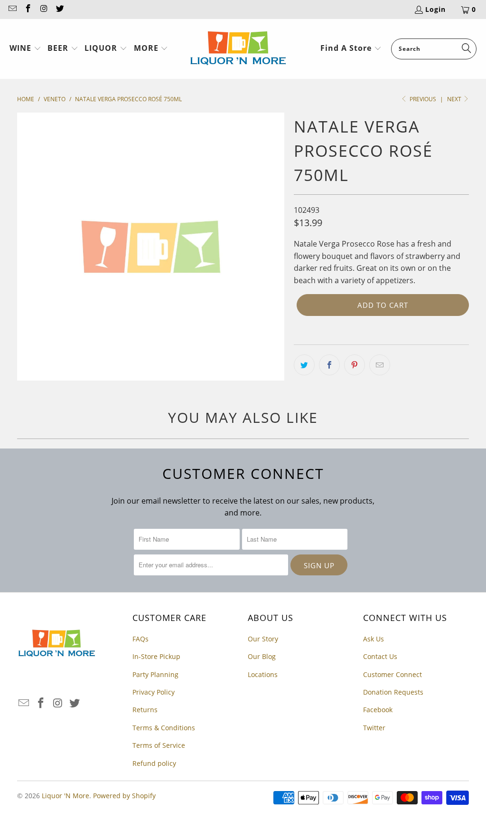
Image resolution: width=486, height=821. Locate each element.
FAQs (140, 638)
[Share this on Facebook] (329, 364)
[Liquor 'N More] (238, 49)
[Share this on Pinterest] (354, 364)
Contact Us (380, 656)
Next (455, 99)
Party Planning (155, 674)
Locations (263, 674)
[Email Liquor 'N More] (12, 9)
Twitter (374, 727)
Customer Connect (392, 674)
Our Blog (262, 656)
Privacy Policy (153, 692)
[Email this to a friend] (379, 364)
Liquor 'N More (65, 795)
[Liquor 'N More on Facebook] (28, 9)
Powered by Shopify (124, 795)
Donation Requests (393, 692)
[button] (25, 49)
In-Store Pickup (156, 656)
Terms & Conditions (163, 727)
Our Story (263, 638)
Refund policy (154, 763)
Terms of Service (158, 745)
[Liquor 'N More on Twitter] (60, 9)
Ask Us (373, 638)
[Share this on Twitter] (304, 364)
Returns (145, 709)
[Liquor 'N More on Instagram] (43, 9)
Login (435, 9)
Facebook (378, 709)
